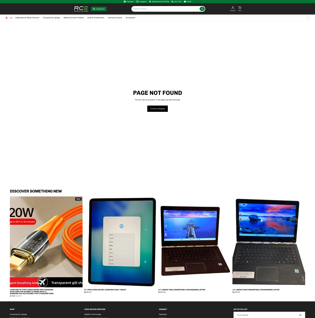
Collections (100, 9)
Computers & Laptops (51, 18)
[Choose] (79, 283)
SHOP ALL (301, 192)
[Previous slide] (13, 242)
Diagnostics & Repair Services (27, 18)
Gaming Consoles (115, 18)
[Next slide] (79, 242)
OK (300, 315)
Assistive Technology (92, 314)
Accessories (130, 18)
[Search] (202, 9)
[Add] (153, 283)
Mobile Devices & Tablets (74, 18)
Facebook (163, 314)
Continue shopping (157, 109)
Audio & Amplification (95, 18)
